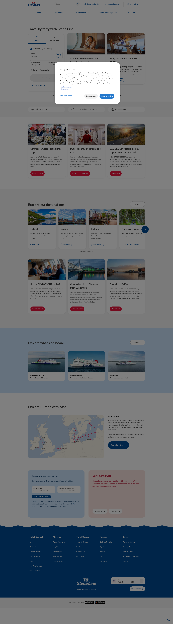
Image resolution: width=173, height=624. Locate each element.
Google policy (64, 89)
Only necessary (91, 96)
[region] (87, 83)
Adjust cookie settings (66, 95)
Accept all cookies (107, 96)
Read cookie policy (66, 87)
